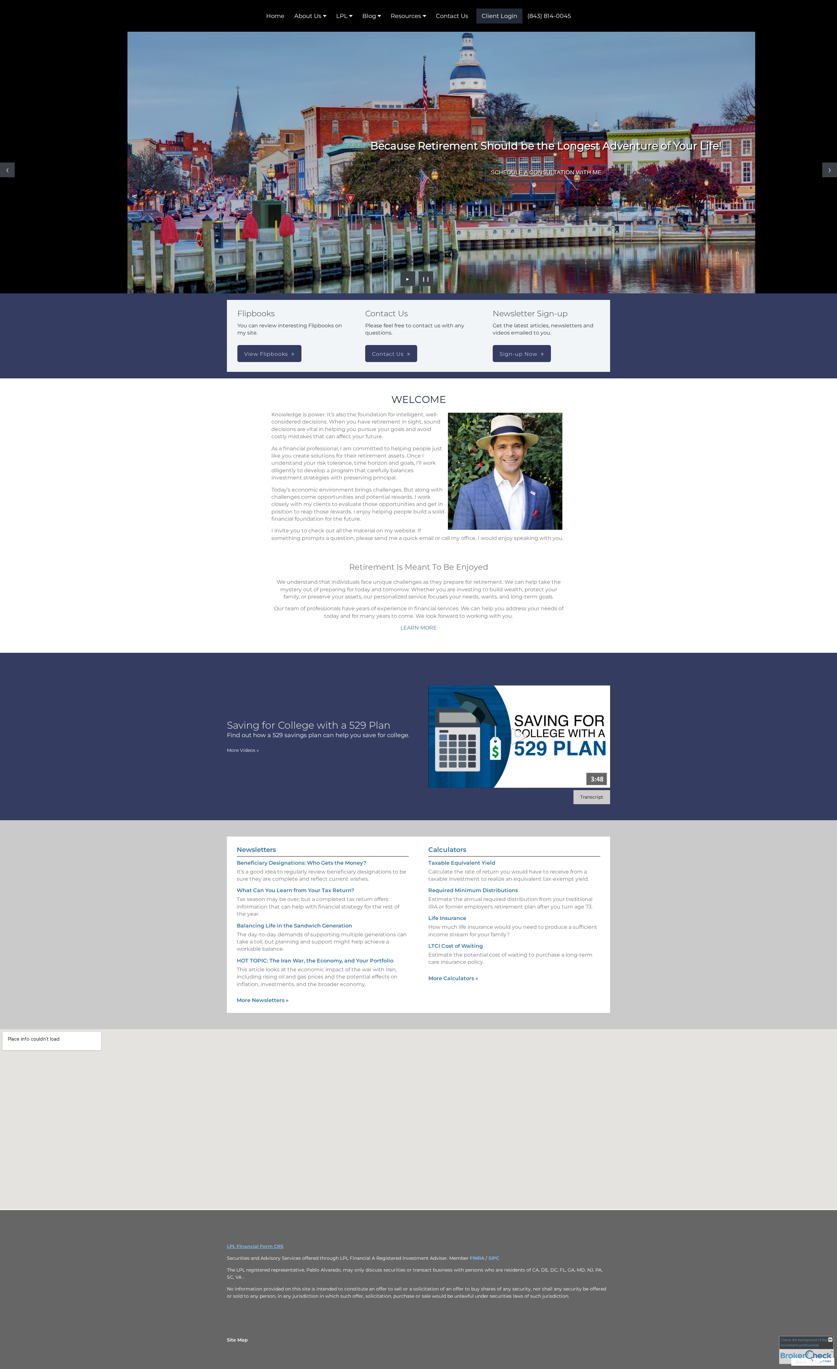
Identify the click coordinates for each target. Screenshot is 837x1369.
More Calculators (453, 978)
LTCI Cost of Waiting (455, 946)
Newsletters (256, 850)
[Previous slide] (7, 170)
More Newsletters (263, 1000)
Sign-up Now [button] (519, 354)
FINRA (478, 1258)
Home (275, 16)
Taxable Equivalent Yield (461, 863)
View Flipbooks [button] (266, 354)
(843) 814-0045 (549, 16)
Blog (369, 16)
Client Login (499, 16)
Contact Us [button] (388, 354)
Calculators (447, 850)
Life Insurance (447, 918)
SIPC (493, 1258)
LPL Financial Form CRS (255, 1246)
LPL (342, 16)
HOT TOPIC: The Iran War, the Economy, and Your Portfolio (315, 961)
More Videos (243, 750)
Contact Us (452, 16)
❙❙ (426, 279)
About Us (307, 16)
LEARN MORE (419, 628)
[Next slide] (829, 170)
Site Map (237, 1340)
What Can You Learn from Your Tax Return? (295, 890)
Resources (406, 16)
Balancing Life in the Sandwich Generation (294, 926)
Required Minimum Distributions (473, 890)
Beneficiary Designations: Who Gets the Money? (301, 863)
